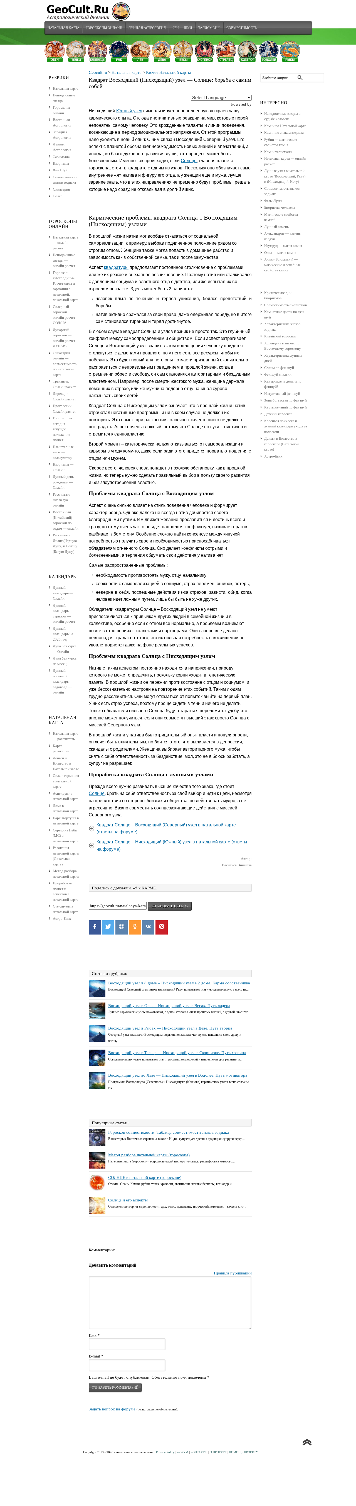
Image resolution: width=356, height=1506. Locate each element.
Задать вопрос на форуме (112, 1409)
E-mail (96, 1356)
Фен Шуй (60, 170)
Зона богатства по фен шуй (285, 400)
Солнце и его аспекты (128, 1200)
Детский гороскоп (278, 414)
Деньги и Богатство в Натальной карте (66, 763)
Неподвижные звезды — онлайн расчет (64, 260)
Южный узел (129, 110)
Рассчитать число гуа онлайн (61, 499)
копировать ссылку (170, 906)
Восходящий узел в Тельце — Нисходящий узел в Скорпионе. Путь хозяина (177, 1052)
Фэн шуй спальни (277, 374)
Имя (94, 1335)
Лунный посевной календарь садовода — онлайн (62, 681)
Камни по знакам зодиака (284, 132)
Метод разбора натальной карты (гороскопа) (149, 1155)
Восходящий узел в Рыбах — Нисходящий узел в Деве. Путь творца (170, 1028)
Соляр (58, 196)
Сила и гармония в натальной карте (66, 781)
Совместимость (241, 27)
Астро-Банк (273, 456)
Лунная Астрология (147, 27)
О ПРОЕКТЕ (218, 1452)
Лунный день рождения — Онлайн (63, 482)
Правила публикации (233, 1273)
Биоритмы (61, 163)
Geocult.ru (98, 72)
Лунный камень (276, 227)
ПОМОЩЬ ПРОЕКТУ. (243, 1452)
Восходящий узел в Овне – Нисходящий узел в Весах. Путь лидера (169, 1005)
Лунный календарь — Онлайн (63, 592)
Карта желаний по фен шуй (285, 407)
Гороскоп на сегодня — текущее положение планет (62, 429)
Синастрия (61, 189)
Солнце (189, 160)
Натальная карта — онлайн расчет (65, 242)
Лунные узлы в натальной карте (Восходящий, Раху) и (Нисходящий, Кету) (284, 176)
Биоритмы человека (279, 207)
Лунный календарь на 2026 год (63, 633)
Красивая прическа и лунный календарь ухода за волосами (285, 426)
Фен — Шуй (182, 27)
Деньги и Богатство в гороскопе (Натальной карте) (281, 443)
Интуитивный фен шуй (282, 393)
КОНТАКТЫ (199, 1452)
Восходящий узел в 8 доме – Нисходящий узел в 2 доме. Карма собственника (179, 983)
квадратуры (116, 267)
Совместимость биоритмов (285, 305)
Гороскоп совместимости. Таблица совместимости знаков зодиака (168, 1132)
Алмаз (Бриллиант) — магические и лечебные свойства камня (282, 264)
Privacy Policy (165, 1452)
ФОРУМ (182, 1452)
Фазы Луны (273, 201)
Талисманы (209, 27)
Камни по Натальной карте (285, 126)
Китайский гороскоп (280, 336)
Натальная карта (64, 27)
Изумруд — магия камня (283, 246)
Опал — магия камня (280, 252)
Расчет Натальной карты (168, 72)
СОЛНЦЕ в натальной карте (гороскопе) (144, 1177)
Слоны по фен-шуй (279, 368)
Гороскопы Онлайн (104, 27)
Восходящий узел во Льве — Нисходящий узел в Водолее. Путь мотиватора (177, 1075)
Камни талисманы (278, 152)
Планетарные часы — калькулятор (63, 452)
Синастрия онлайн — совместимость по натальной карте (64, 364)
